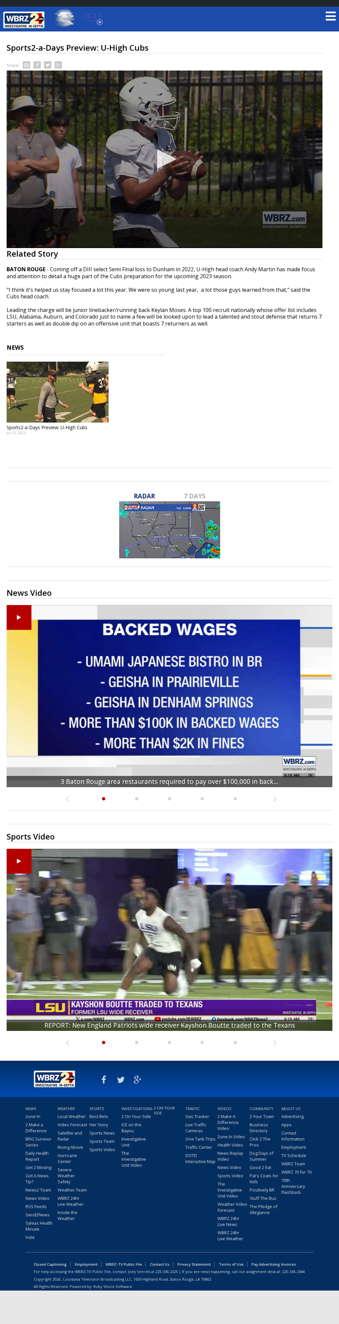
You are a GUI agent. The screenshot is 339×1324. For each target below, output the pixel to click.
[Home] (24, 20)
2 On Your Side (136, 1116)
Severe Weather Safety (66, 1176)
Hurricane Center (67, 1158)
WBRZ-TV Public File (124, 1264)
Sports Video (102, 1149)
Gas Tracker (197, 1116)
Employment (293, 1147)
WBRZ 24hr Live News (228, 1221)
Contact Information (293, 1136)
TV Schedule (293, 1155)
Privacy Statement (194, 1264)
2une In (32, 1116)
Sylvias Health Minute (39, 1226)
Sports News (102, 1133)
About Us (291, 1108)
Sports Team (102, 1141)
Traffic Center (198, 1147)
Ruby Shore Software (112, 1286)
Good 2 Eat (260, 1167)
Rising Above (70, 1147)
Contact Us (160, 1264)
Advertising (292, 1116)
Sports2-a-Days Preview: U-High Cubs (47, 427)
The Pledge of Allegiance (263, 1209)
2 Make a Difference (36, 1128)
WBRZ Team (293, 1164)
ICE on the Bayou (131, 1128)
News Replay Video (230, 1156)
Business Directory (259, 1128)
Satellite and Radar (70, 1136)
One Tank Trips (200, 1139)
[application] (164, 159)
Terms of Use (231, 1264)
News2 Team (38, 1190)
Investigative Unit (133, 1142)
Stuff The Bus (263, 1198)
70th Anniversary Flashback (293, 1186)
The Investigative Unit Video (133, 1159)
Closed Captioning (50, 1264)
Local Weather (72, 1116)
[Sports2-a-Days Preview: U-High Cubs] (58, 392)
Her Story (98, 1125)
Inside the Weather (67, 1215)
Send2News (37, 1215)
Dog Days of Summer (261, 1156)
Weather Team (72, 1190)
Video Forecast (72, 1125)
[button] (164, 159)
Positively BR (262, 1190)
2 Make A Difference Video (228, 1122)
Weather (66, 1108)
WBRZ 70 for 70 (296, 1172)
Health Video (230, 1145)
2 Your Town (262, 1116)
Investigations (136, 1108)
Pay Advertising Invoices (274, 1264)
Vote (30, 1237)
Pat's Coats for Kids (264, 1179)
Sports (96, 1108)
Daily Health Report (37, 1156)
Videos (224, 1108)
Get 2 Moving (38, 1167)
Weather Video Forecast (232, 1207)
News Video (37, 1198)
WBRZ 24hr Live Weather (70, 1201)
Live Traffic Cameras (195, 1128)
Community (261, 1108)
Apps (286, 1125)
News (30, 1108)
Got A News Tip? (37, 1179)
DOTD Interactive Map (200, 1158)
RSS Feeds (36, 1206)
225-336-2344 (293, 1271)
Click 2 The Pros (260, 1142)
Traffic (192, 1108)
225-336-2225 (166, 1271)
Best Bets (98, 1116)
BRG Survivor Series (38, 1142)
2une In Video (231, 1137)
